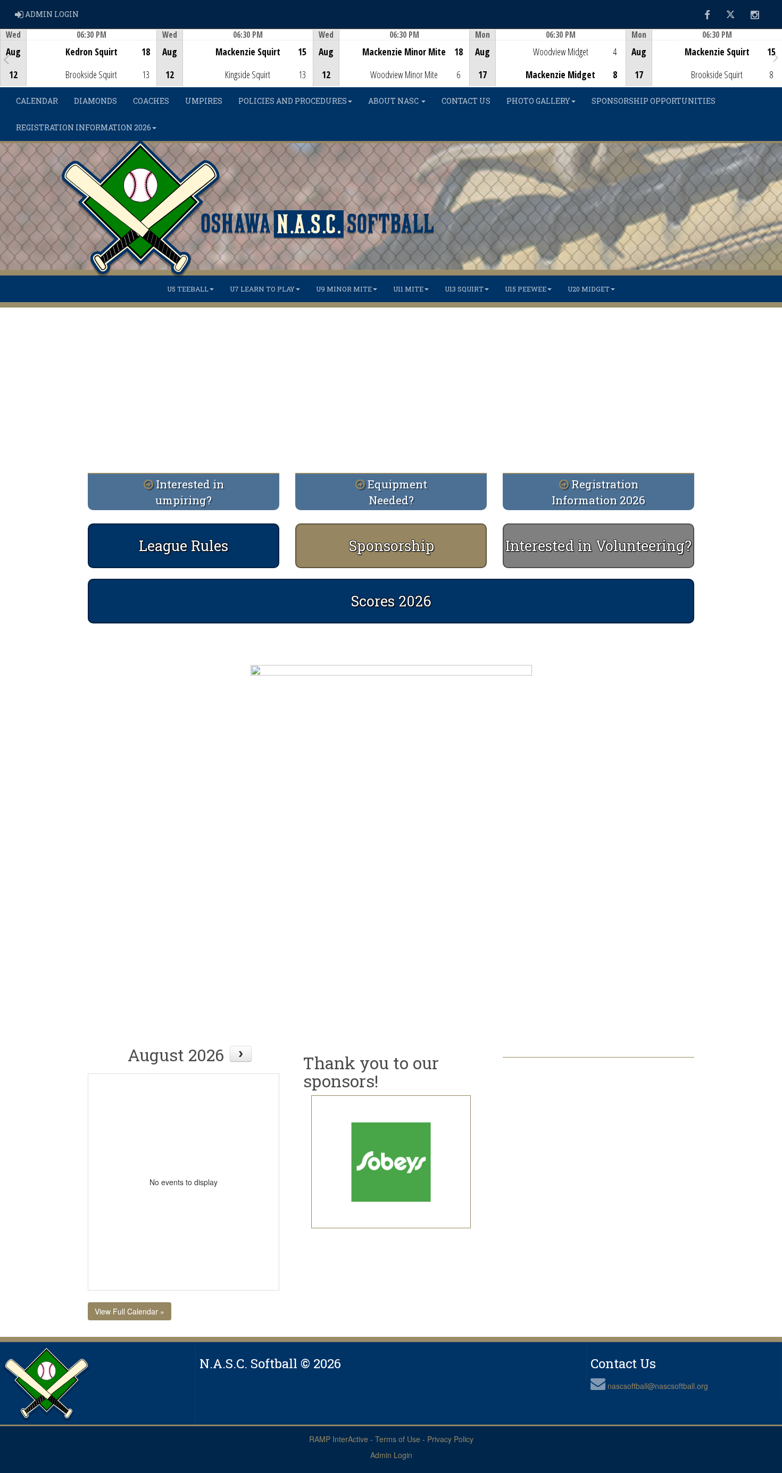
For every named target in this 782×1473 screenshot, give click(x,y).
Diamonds (95, 101)
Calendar (37, 101)
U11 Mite (408, 289)
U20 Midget (589, 289)
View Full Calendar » (129, 1311)
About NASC (394, 101)
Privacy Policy (450, 1439)
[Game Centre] (78, 66)
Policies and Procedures (292, 101)
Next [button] (776, 57)
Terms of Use (397, 1439)
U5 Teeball (188, 289)
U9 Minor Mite (344, 289)
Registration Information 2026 (83, 127)
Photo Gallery (538, 101)
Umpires (203, 101)
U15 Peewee (525, 289)
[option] (78, 58)
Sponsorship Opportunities (654, 101)
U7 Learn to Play (262, 289)
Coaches (151, 101)
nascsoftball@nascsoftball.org (658, 1385)
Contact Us (466, 101)
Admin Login (391, 1455)
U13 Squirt (464, 289)
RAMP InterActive (338, 1439)
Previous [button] (6, 59)
